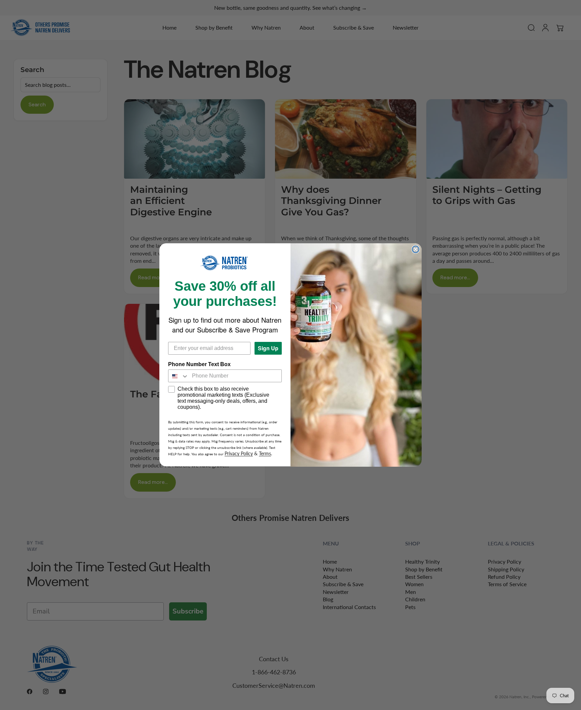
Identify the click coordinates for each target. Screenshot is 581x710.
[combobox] (178, 376)
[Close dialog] (415, 249)
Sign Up (268, 348)
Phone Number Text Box (199, 364)
